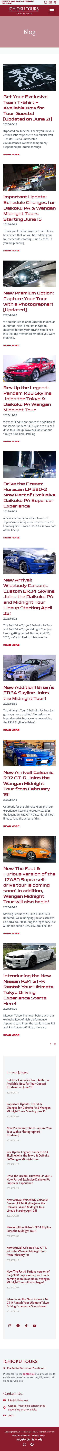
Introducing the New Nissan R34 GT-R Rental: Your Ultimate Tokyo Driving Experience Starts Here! (28, 1303)
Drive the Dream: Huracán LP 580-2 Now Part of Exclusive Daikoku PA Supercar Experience (29, 1179)
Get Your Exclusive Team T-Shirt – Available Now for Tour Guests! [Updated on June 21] (28, 1084)
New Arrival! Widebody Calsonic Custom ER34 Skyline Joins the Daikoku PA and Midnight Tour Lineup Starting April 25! (27, 1205)
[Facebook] (18, 1325)
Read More (11, 154)
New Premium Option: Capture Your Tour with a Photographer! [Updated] (29, 1132)
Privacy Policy (38, 1435)
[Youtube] (34, 1325)
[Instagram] (45, 2)
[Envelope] (50, 2)
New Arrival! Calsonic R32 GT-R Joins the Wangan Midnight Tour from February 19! (27, 1251)
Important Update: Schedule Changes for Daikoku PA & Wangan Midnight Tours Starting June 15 (29, 1108)
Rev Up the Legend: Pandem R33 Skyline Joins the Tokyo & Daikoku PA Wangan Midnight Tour (28, 1156)
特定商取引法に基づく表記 (29, 1439)
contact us (29, 1373)
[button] (52, 10)
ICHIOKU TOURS (20, 1361)
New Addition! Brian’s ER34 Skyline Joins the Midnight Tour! (29, 1229)
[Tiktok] (26, 1325)
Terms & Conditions (21, 1435)
